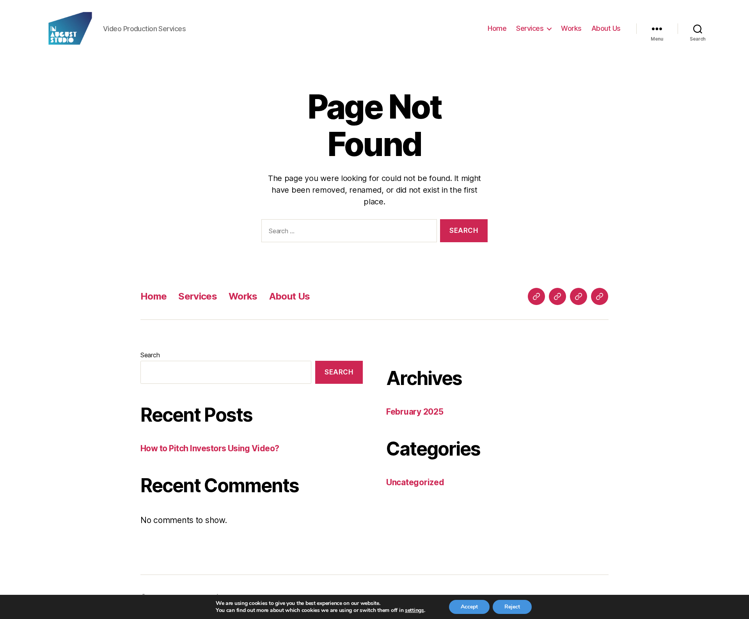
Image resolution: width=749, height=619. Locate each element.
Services (529, 28)
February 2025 (415, 412)
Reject (512, 606)
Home (497, 28)
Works (571, 28)
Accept (469, 606)
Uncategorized (415, 482)
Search (150, 355)
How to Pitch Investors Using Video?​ (209, 448)
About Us (606, 28)
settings (414, 610)
